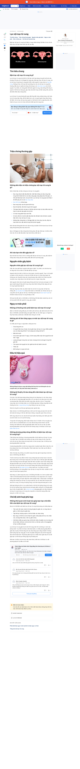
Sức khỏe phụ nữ (13, 31)
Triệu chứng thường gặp (25, 37)
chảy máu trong (41, 86)
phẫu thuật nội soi (14, 428)
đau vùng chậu (29, 199)
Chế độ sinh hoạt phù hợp (28, 39)
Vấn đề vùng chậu (20, 31)
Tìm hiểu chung (14, 37)
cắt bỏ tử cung (30, 489)
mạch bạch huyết (45, 292)
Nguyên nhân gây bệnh (37, 37)
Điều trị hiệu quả (17, 39)
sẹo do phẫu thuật (20, 290)
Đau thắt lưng (16, 202)
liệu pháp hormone (24, 467)
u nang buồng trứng (23, 405)
